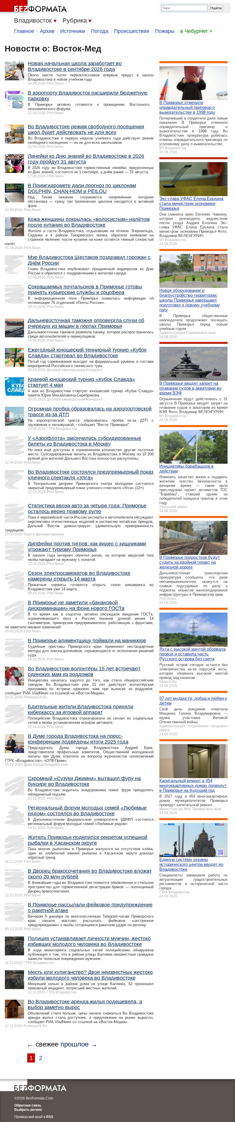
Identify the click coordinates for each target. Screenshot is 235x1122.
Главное (24, 31)
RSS (49, 1117)
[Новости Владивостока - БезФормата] (34, 7)
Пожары (165, 31)
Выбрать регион (28, 1110)
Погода (99, 31)
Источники (72, 31)
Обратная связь (27, 1105)
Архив (47, 31)
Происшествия (131, 31)
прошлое (74, 1044)
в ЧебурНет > (196, 31)
